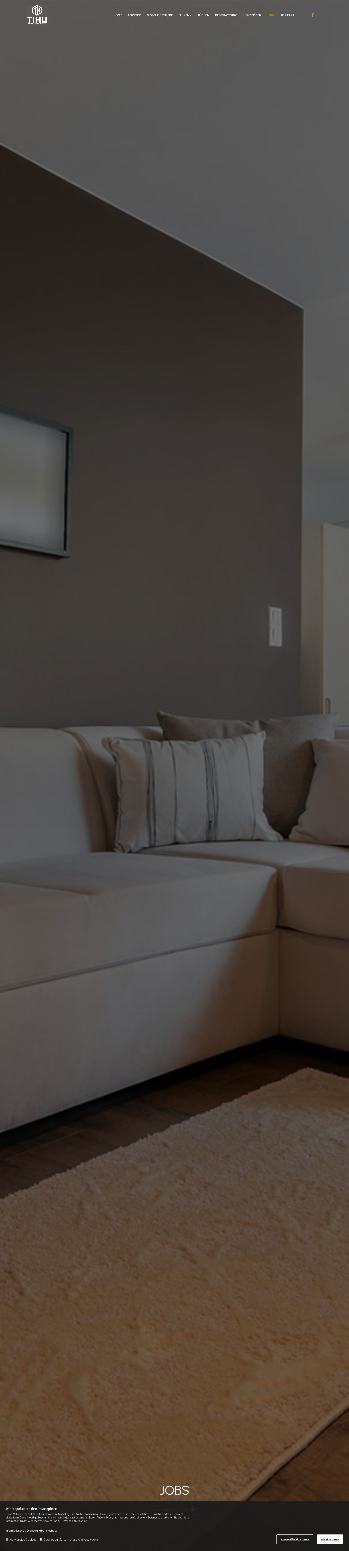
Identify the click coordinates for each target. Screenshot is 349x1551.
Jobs (271, 15)
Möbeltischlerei (160, 15)
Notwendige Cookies (23, 1539)
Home (117, 15)
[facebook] (313, 15)
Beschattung (226, 15)
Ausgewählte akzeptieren (295, 1539)
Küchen (203, 15)
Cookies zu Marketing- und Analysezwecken (71, 1539)
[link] (185, 15)
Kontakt (287, 15)
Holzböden (252, 15)
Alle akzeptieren (330, 1539)
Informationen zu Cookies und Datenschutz (31, 1530)
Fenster (134, 15)
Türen (184, 15)
